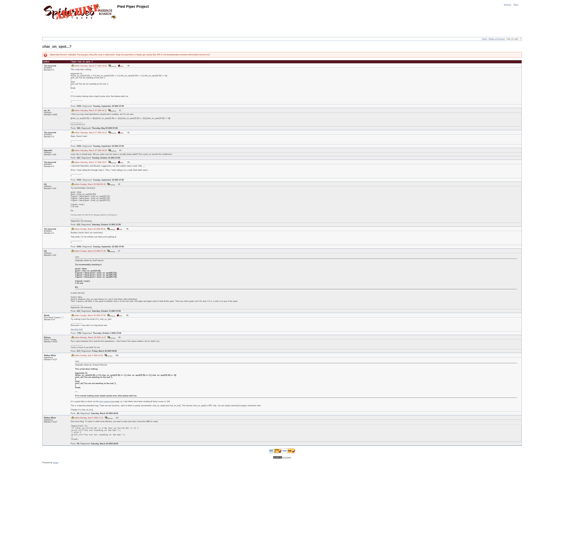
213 (78, 351)
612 (78, 225)
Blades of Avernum (497, 39)
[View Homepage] (120, 65)
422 (78, 158)
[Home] (80, 12)
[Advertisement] (95, 27)
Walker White (50, 355)
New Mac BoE (77, 329)
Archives (507, 5)
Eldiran (47, 338)
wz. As (47, 111)
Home (484, 39)
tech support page (107, 401)
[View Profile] (112, 65)
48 (78, 413)
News (516, 5)
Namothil (48, 151)
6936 (79, 106)
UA (45, 184)
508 (78, 128)
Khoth (46, 315)
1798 (79, 333)
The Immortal (50, 66)
